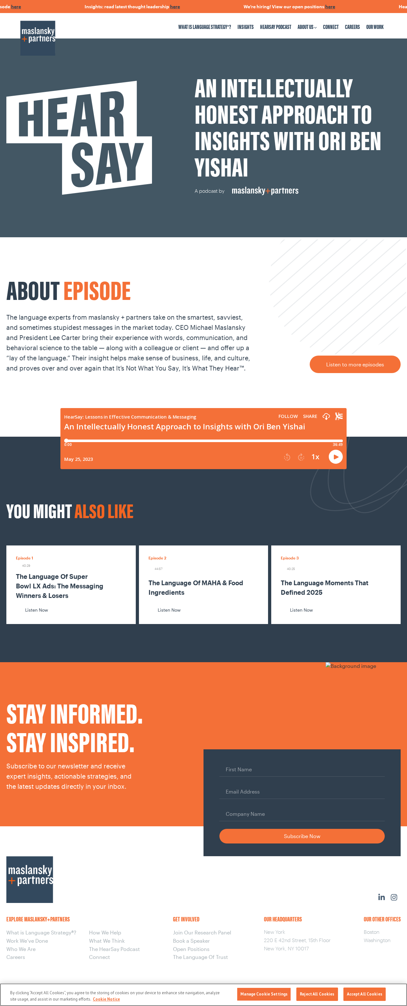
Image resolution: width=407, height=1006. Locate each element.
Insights (246, 27)
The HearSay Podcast (114, 949)
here (6, 6)
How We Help (105, 932)
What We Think (107, 941)
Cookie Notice (106, 999)
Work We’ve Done (27, 941)
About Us (306, 27)
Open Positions (191, 949)
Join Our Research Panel (202, 932)
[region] (203, 994)
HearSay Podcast (275, 27)
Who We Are (21, 949)
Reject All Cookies (317, 994)
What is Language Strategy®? (204, 27)
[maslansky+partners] (64, 32)
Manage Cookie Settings (263, 994)
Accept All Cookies (364, 994)
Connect (331, 27)
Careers (352, 27)
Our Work (374, 27)
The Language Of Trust (200, 957)
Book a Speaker (191, 941)
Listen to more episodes (355, 364)
